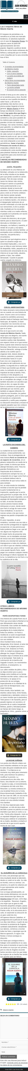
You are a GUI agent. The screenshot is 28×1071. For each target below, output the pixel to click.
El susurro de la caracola (16, 90)
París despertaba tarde (15, 85)
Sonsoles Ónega (18, 41)
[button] (14, 302)
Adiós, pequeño (13, 71)
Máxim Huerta (12, 109)
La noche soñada (13, 87)
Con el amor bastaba (15, 74)
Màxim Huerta (8, 1010)
